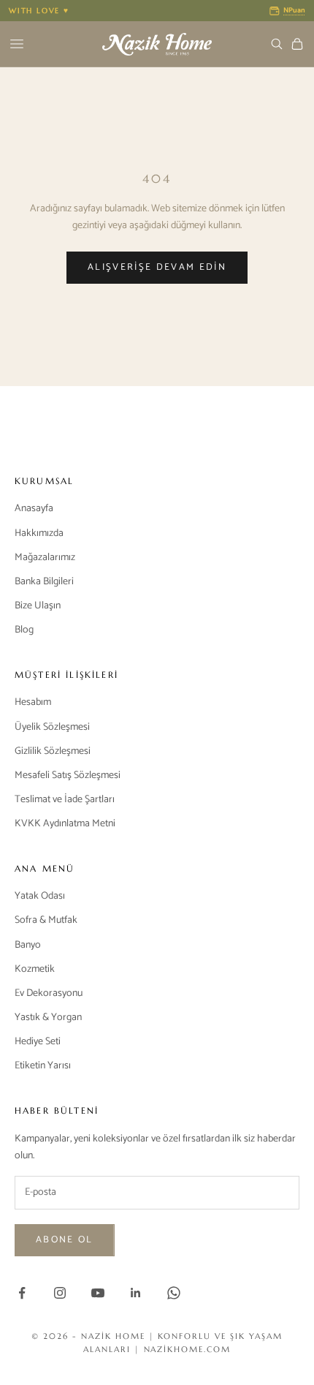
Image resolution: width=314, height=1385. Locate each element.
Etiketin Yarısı (43, 1065)
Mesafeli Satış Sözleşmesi (67, 775)
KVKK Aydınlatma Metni (65, 823)
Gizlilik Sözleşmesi (53, 751)
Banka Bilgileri (44, 581)
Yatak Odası (40, 896)
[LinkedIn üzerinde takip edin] (136, 1293)
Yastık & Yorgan (48, 1017)
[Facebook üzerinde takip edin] (22, 1293)
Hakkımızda (39, 533)
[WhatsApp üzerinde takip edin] (173, 1293)
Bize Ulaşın (38, 605)
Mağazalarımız (45, 557)
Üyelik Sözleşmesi (52, 727)
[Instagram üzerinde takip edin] (60, 1293)
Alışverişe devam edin (157, 267)
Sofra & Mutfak (46, 920)
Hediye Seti (38, 1041)
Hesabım (33, 702)
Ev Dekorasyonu (49, 993)
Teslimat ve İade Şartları (65, 799)
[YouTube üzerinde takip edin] (98, 1293)
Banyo (28, 945)
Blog (24, 630)
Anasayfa (34, 508)
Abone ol (64, 1240)
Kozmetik (35, 969)
